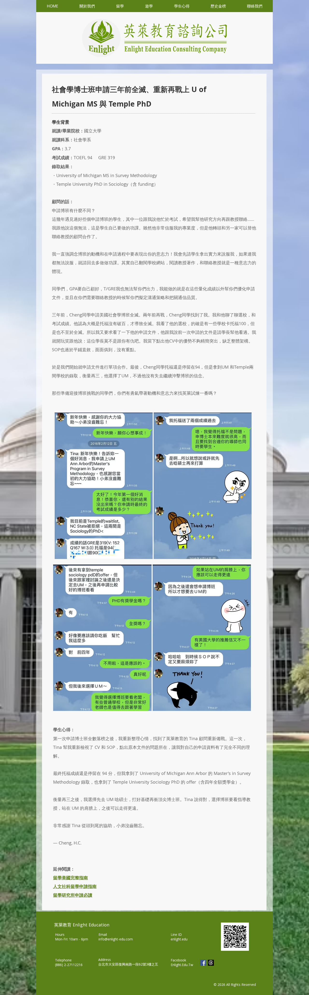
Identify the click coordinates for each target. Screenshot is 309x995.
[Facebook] (203, 963)
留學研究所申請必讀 (72, 895)
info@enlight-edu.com (115, 939)
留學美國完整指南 (70, 878)
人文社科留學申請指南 (75, 886)
